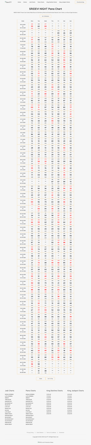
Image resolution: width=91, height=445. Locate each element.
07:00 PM (69, 410)
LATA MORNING (9, 396)
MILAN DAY (7, 405)
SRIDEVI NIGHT (8, 413)
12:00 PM (69, 398)
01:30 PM (49, 399)
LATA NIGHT (8, 412)
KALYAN (7, 410)
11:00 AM (69, 396)
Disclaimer (61, 432)
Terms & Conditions (51, 432)
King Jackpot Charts (64, 2)
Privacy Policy (30, 432)
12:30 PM (49, 398)
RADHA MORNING (9, 394)
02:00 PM (69, 401)
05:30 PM (49, 406)
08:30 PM (49, 412)
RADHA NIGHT (8, 424)
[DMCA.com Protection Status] (45, 442)
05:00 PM (69, 406)
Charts (25, 2)
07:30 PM (49, 410)
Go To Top (50, 378)
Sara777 (46, 437)
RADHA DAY (8, 408)
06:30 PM (49, 408)
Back (41, 378)
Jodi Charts (32, 2)
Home (19, 2)
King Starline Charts (52, 2)
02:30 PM (49, 401)
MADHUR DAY (8, 401)
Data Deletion (40, 432)
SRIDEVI (7, 398)
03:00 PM (69, 403)
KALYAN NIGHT (8, 420)
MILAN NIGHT (8, 417)
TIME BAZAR (8, 399)
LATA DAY (7, 406)
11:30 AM (49, 396)
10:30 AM (49, 394)
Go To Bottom (45, 16)
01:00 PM (69, 399)
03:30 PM (49, 403)
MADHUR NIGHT (9, 415)
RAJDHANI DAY (8, 403)
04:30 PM (49, 405)
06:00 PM (69, 408)
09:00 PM (69, 413)
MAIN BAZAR (8, 422)
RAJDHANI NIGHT (9, 419)
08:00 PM (69, 412)
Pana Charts (41, 2)
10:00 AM (69, 394)
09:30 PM (49, 413)
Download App (80, 2)
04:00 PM (69, 405)
